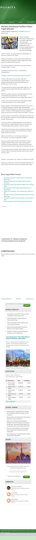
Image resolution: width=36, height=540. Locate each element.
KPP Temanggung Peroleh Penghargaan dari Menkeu (18, 201)
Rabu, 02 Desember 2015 (20, 31)
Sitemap (32, 530)
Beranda (18, 298)
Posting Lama (29, 298)
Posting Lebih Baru (6, 298)
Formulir (21, 22)
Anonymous (14, 493)
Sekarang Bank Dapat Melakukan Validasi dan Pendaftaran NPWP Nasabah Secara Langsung (18, 413)
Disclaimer (28, 530)
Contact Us (3, 532)
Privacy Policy (23, 530)
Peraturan (11, 22)
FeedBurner (17, 476)
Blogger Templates (27, 534)
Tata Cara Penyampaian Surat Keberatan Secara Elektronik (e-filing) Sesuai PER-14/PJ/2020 (18, 430)
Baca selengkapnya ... (11, 401)
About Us (7, 532)
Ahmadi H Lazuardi (16, 486)
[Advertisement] (17, 219)
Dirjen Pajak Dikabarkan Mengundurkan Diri (19, 75)
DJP (28, 368)
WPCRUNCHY (14, 534)
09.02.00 (28, 31)
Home (3, 22)
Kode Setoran (30, 22)
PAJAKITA (8, 7)
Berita (6, 33)
